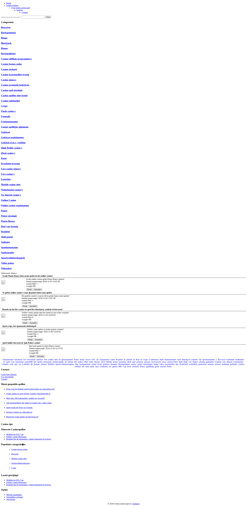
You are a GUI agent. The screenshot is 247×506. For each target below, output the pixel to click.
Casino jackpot (9, 69)
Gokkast (5, 132)
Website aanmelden (14, 495)
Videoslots (6, 268)
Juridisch (135, 504)
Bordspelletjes (8, 53)
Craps (4, 106)
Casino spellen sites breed (14, 95)
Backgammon (8, 32)
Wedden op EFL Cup (15, 434)
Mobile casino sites (10, 184)
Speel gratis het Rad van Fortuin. (19, 407)
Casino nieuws (8, 79)
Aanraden (37, 289)
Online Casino (8, 200)
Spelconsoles (7, 252)
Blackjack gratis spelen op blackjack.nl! (22, 417)
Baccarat (5, 27)
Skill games (7, 237)
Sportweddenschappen (13, 257)
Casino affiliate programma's (16, 58)
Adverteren (10, 499)
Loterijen (6, 179)
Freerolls (5, 116)
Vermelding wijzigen (14, 497)
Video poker (7, 263)
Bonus (4, 48)
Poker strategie (9, 216)
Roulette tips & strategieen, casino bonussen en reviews (28, 439)
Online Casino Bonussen (16, 437)
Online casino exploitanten (15, 205)
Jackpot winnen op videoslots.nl (19, 412)
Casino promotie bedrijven (15, 85)
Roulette (5, 231)
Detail (29, 289)
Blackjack (6, 43)
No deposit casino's (11, 195)
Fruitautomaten (9, 121)
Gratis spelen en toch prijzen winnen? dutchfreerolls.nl (28, 394)
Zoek (48, 17)
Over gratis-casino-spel (20, 8)
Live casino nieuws (11, 168)
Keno (4, 158)
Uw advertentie (7, 377)
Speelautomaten (9, 247)
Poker (4, 210)
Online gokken (12, 5)
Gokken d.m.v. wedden (13, 142)
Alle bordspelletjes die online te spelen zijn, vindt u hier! (29, 403)
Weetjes (19, 10)
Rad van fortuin (9, 226)
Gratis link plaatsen (9, 374)
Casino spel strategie (11, 90)
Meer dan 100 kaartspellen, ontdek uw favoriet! (25, 398)
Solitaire (5, 242)
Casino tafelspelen (10, 100)
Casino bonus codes (11, 64)
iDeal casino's (8, 153)
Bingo (4, 38)
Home (8, 3)
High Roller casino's (11, 148)
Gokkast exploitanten (12, 137)
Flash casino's (8, 111)
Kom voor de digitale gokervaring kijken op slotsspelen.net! (30, 389)
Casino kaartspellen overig (15, 74)
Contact (25, 12)
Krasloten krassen (10, 163)
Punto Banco (8, 221)
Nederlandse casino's (12, 189)
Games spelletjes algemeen (14, 127)
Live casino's (7, 174)
